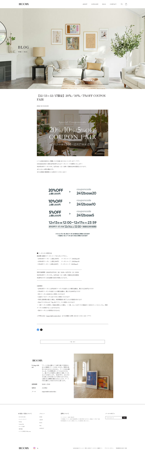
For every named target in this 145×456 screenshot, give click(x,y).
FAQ (40, 425)
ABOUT (85, 4)
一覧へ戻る (72, 341)
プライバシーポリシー (109, 448)
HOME (20, 52)
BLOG (104, 4)
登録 (124, 417)
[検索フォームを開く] (121, 4)
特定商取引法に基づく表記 (121, 448)
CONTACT (113, 4)
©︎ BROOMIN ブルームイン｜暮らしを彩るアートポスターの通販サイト (87, 448)
